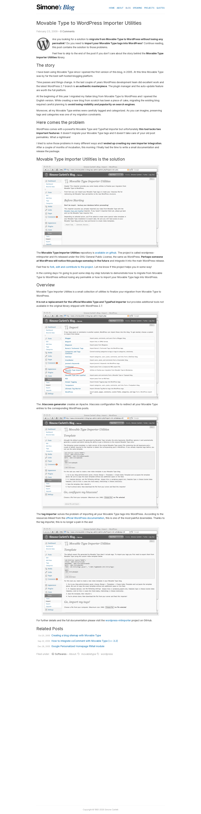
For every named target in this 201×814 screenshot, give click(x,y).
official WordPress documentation (85, 518)
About (120, 8)
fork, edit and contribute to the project (71, 266)
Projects (149, 8)
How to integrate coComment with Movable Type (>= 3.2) (84, 640)
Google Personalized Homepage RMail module (77, 646)
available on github (105, 252)
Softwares (60, 654)
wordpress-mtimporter (118, 620)
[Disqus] (100, 694)
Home (112, 8)
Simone (47, 7)
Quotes (161, 8)
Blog (128, 8)
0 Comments (67, 31)
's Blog (66, 6)
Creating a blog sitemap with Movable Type (76, 635)
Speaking (137, 8)
